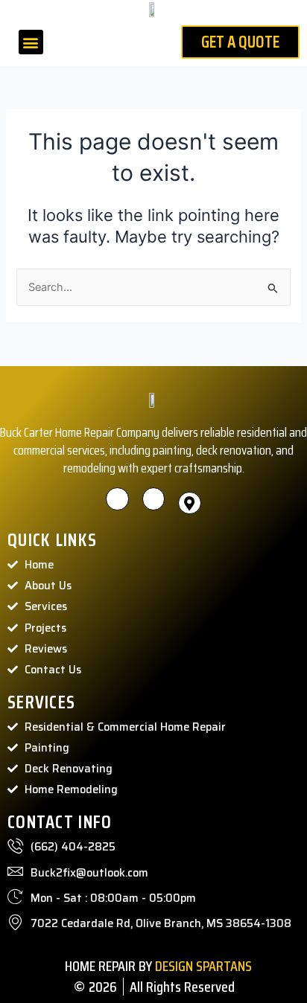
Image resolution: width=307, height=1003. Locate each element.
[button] (31, 42)
